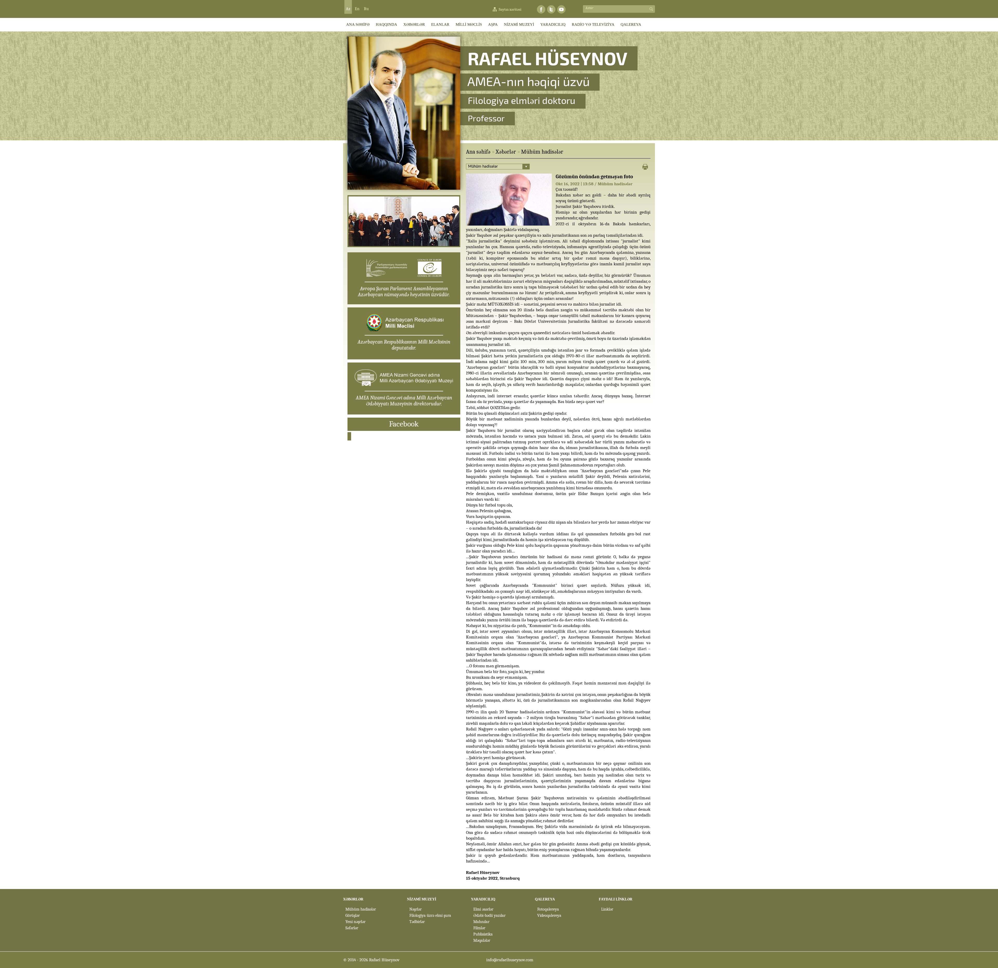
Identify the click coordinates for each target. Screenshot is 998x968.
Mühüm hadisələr (542, 151)
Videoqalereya (549, 915)
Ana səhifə (478, 151)
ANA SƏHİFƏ (358, 24)
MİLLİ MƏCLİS (469, 24)
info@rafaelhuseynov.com (509, 959)
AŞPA (493, 24)
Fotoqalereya (548, 909)
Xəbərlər (506, 151)
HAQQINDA (386, 24)
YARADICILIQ (553, 24)
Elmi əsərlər (483, 909)
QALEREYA (631, 24)
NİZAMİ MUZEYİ (519, 24)
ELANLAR (440, 24)
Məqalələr (481, 940)
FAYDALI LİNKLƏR (615, 899)
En (357, 8)
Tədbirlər (417, 921)
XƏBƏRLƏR (414, 24)
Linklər (607, 909)
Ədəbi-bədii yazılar (489, 915)
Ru (366, 8)
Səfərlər (351, 928)
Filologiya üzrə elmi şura (430, 915)
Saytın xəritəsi (510, 9)
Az (348, 8)
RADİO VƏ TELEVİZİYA (593, 24)
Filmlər (479, 928)
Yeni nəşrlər (355, 921)
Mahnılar (481, 921)
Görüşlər (352, 915)
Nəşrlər (415, 909)
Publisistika (483, 934)
